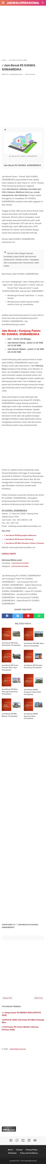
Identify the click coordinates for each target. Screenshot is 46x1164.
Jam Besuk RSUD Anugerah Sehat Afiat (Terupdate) (32, 692)
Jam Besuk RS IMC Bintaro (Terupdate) (9, 715)
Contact (19, 1150)
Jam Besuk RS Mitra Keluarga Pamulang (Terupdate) (10, 691)
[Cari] (42, 3)
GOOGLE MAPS (9, 554)
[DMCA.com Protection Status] (9, 1131)
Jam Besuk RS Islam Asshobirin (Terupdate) (11, 644)
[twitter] (17, 616)
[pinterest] (28, 616)
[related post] (12, 634)
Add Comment (30, 74)
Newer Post (7, 998)
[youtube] (35, 1141)
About (10, 1150)
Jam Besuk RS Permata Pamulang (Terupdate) (33, 666)
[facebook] (7, 616)
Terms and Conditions (29, 1153)
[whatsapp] (39, 616)
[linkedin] (29, 1141)
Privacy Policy (31, 1150)
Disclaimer (12, 1153)
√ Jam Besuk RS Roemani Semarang (18, 539)
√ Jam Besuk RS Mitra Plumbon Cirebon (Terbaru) (24, 543)
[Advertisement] (23, 31)
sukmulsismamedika (20, 563)
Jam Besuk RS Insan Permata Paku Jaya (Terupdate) (10, 667)
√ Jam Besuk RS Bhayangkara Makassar (20, 535)
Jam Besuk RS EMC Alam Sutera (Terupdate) (34, 644)
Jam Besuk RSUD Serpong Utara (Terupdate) (31, 716)
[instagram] (17, 1141)
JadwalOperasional (23, 3)
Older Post (38, 998)
